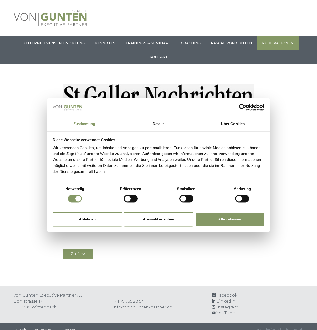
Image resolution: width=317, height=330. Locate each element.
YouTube (225, 313)
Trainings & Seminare (148, 43)
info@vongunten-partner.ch (142, 307)
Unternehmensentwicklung (54, 43)
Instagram (227, 307)
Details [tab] (159, 124)
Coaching (191, 43)
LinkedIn (225, 301)
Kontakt (159, 57)
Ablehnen (87, 219)
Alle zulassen (229, 219)
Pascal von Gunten (231, 43)
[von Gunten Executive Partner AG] (50, 24)
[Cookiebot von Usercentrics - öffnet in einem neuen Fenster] (242, 107)
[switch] (131, 198)
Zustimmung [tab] (84, 124)
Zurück (78, 254)
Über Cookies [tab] (233, 124)
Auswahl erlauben (158, 219)
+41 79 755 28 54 (128, 301)
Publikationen (278, 43)
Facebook (226, 295)
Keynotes (105, 43)
